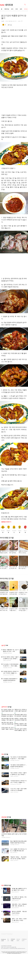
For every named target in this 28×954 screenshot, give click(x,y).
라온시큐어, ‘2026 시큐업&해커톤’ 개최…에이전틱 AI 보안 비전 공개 (19, 902)
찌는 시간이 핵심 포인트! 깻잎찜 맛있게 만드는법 (13, 567)
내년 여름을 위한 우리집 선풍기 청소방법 (23, 609)
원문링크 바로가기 (6, 522)
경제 (21, 9)
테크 (11, 848)
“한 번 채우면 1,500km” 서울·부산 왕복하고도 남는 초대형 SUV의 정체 (10, 658)
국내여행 (5, 653)
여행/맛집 (6, 9)
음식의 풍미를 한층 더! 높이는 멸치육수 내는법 (23, 567)
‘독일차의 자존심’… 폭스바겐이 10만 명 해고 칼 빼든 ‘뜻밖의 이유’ (18, 855)
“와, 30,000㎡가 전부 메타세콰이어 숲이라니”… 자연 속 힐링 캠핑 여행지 (10, 666)
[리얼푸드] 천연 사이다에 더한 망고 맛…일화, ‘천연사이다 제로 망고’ (13, 593)
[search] (25, 4)
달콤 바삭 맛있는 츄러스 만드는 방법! (23, 552)
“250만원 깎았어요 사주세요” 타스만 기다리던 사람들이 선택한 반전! (10, 673)
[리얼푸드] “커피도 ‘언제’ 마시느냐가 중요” (23, 593)
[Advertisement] (14, 101)
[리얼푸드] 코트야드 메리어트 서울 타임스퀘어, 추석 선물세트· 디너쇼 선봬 (4, 593)
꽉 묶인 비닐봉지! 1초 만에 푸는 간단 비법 (4, 567)
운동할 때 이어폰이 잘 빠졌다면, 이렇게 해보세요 (13, 552)
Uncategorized (6, 674)
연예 (16, 9)
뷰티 (12, 9)
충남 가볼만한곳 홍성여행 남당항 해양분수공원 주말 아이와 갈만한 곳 (18, 839)
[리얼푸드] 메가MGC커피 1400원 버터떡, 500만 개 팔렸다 (4, 609)
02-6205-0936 (5, 944)
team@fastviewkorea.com (21, 944)
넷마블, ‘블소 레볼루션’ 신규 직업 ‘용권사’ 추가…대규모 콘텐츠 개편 (19, 886)
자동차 (4, 660)
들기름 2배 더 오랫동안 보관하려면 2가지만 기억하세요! (4, 552)
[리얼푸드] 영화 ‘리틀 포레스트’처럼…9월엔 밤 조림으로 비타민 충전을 (13, 609)
